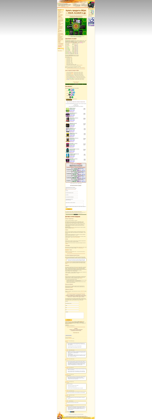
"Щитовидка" (60, 30)
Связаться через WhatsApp (68, 252)
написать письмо (72, 321)
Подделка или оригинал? (60, 16)
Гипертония (59, 24)
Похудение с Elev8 (60, 20)
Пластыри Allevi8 (60, 36)
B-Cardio (59, 41)
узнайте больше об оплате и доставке (71, 189)
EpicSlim (59, 35)
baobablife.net (81, 321)
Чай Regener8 (60, 37)
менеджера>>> (83, 67)
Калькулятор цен (79, 16)
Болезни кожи (60, 28)
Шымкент (67, 249)
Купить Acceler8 (76, 82)
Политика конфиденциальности (87, 418)
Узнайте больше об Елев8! (64, 6)
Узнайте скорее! (87, 6)
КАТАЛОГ (59, 42)
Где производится (60, 15)
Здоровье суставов (60, 23)
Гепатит (59, 25)
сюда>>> (66, 263)
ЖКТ (58, 29)
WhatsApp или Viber (69, 323)
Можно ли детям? (60, 14)
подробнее (66, 243)
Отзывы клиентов (60, 18)
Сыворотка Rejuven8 (60, 34)
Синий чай (59, 40)
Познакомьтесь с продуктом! (79, 6)
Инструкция (59, 12)
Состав (59, 13)
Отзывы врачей (60, 17)
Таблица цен (72, 16)
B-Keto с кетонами (60, 39)
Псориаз (59, 22)
